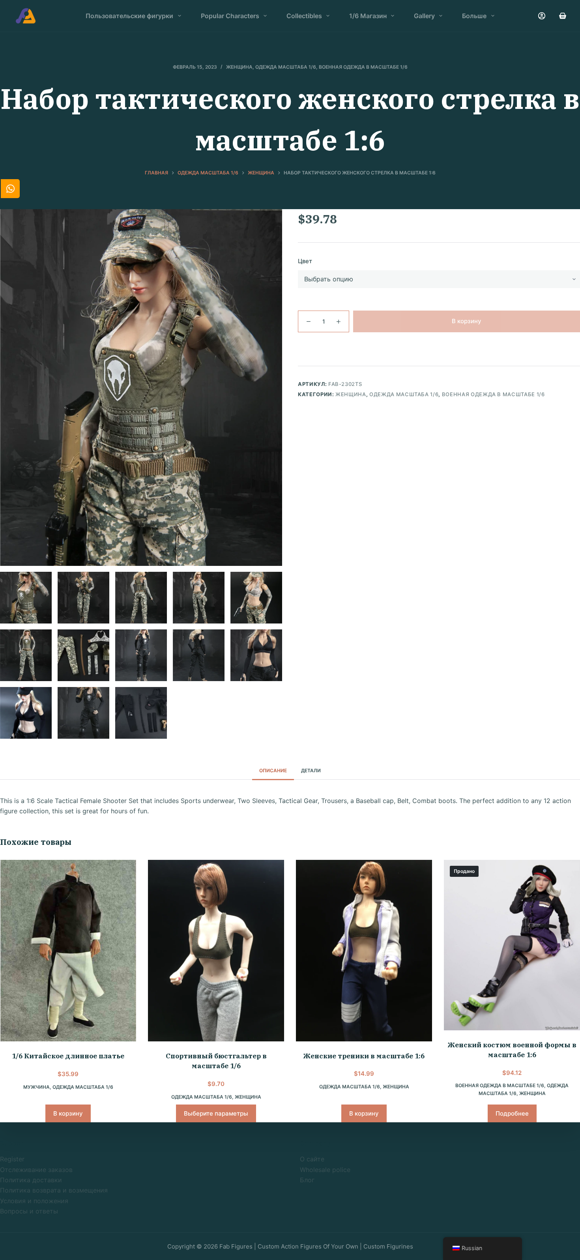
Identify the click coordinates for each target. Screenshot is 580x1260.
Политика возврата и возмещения (54, 1190)
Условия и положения (34, 1201)
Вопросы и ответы (29, 1211)
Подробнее (512, 1113)
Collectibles (304, 16)
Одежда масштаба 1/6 (285, 67)
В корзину (466, 321)
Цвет (305, 261)
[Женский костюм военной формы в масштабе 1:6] (512, 945)
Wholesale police (325, 1170)
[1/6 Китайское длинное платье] (68, 951)
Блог (307, 1180)
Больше (474, 16)
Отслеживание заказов (36, 1170)
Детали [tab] (311, 770)
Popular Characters (230, 16)
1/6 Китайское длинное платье (68, 1056)
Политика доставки (31, 1180)
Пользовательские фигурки (129, 16)
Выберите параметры (216, 1113)
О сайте (312, 1159)
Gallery (424, 16)
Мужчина (36, 1087)
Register (12, 1159)
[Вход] (541, 15)
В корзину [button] (68, 1113)
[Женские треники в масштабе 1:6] (364, 950)
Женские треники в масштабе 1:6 (364, 1056)
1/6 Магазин (368, 16)
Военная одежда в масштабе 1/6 (363, 67)
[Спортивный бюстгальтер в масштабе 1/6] (216, 950)
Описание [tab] (273, 770)
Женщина (239, 67)
